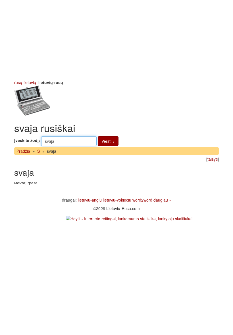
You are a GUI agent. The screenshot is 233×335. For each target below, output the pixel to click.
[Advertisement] (116, 39)
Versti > (108, 141)
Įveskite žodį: (27, 140)
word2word (142, 200)
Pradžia (23, 151)
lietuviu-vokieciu (117, 200)
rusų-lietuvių (25, 82)
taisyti (212, 159)
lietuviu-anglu (90, 200)
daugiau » (162, 200)
